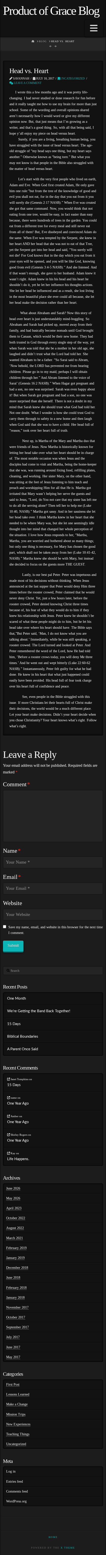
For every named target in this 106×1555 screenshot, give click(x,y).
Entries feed (14, 1481)
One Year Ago (18, 1103)
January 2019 (15, 1258)
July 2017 (13, 1337)
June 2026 (13, 1188)
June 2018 (13, 1277)
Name (12, 851)
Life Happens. (18, 1159)
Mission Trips (15, 1414)
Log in (11, 1471)
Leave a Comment (27, 83)
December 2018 (17, 1268)
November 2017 (17, 1307)
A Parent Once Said (22, 1049)
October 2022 (15, 1218)
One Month (16, 998)
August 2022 (15, 1228)
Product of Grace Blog (51, 10)
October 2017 (15, 1317)
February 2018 (16, 1288)
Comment (16, 784)
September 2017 (17, 1327)
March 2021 (14, 1238)
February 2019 (16, 1248)
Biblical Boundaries (22, 1036)
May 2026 (13, 1198)
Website (12, 903)
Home (53, 1537)
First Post (12, 1384)
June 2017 (13, 1347)
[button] (94, 28)
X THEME (68, 1547)
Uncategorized (72, 78)
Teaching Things (17, 1434)
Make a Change (17, 1404)
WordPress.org (16, 1501)
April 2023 (13, 1208)
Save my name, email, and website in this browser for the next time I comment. (55, 930)
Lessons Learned (17, 1394)
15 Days (14, 1024)
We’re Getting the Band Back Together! (38, 1011)
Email (12, 877)
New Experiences (18, 1424)
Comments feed (17, 1491)
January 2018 (15, 1297)
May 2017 (13, 1357)
